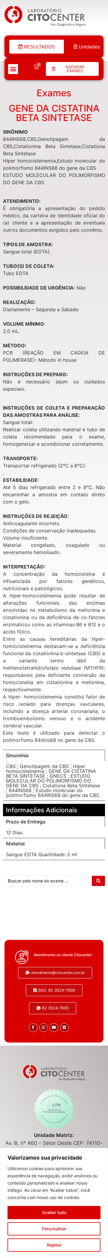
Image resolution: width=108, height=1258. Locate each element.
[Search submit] (98, 881)
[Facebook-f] (33, 1027)
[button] (13, 69)
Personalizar (54, 1228)
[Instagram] (43, 1027)
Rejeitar (54, 1244)
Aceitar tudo (54, 1212)
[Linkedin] (64, 1027)
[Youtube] (54, 1027)
